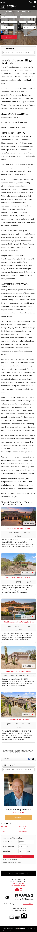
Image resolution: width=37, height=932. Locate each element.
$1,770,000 (29, 523)
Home (4, 32)
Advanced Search (25, 35)
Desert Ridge (22, 826)
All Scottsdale (22, 831)
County (3, 14)
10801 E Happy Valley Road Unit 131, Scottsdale (18, 622)
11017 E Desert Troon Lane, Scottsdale (18, 578)
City (21, 14)
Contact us (5, 493)
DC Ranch (4, 826)
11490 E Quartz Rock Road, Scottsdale (18, 671)
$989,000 (28, 714)
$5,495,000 (28, 617)
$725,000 (28, 666)
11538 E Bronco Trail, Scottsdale (18, 720)
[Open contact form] (35, 2)
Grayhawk (4, 829)
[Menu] (34, 7)
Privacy (9, 930)
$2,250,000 (28, 572)
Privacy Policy (28, 904)
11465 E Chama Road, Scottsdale (18, 528)
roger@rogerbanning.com (18, 885)
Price (2, 25)
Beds (19, 20)
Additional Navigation (18, 873)
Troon (3, 831)
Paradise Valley (22, 829)
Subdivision (4, 20)
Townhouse (18, 32)
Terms (4, 930)
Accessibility (31, 928)
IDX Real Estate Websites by (9, 928)
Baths (29, 20)
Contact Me (17, 817)
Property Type (5, 30)
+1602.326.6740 (18, 812)
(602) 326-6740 (18, 883)
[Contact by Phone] (30, 2)
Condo (10, 32)
